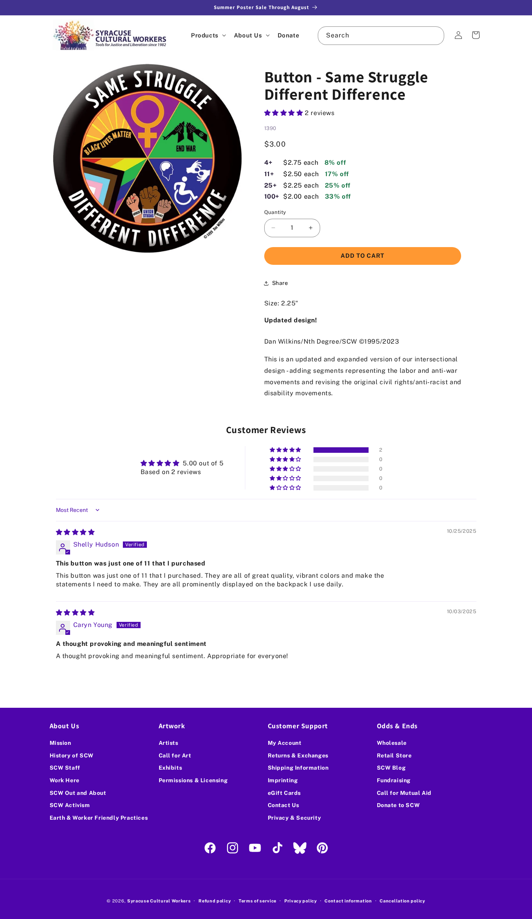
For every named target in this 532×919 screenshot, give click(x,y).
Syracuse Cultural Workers (159, 901)
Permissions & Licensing (193, 780)
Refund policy (214, 900)
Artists (168, 743)
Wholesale (392, 743)
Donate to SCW (398, 805)
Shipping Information (298, 768)
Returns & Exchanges (298, 755)
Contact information (348, 900)
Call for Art (175, 755)
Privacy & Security (294, 818)
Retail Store (394, 755)
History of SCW (72, 755)
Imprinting (283, 780)
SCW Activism (70, 805)
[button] (207, 35)
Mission (60, 743)
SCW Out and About (78, 793)
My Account (285, 743)
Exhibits (170, 768)
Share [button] (280, 283)
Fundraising (394, 780)
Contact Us (283, 805)
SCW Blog (391, 768)
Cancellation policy (402, 900)
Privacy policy (300, 900)
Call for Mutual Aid (404, 793)
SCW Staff (65, 768)
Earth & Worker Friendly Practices (99, 818)
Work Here (65, 780)
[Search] (435, 35)
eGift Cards (284, 793)
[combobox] (380, 36)
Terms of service (257, 900)
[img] (75, 532)
